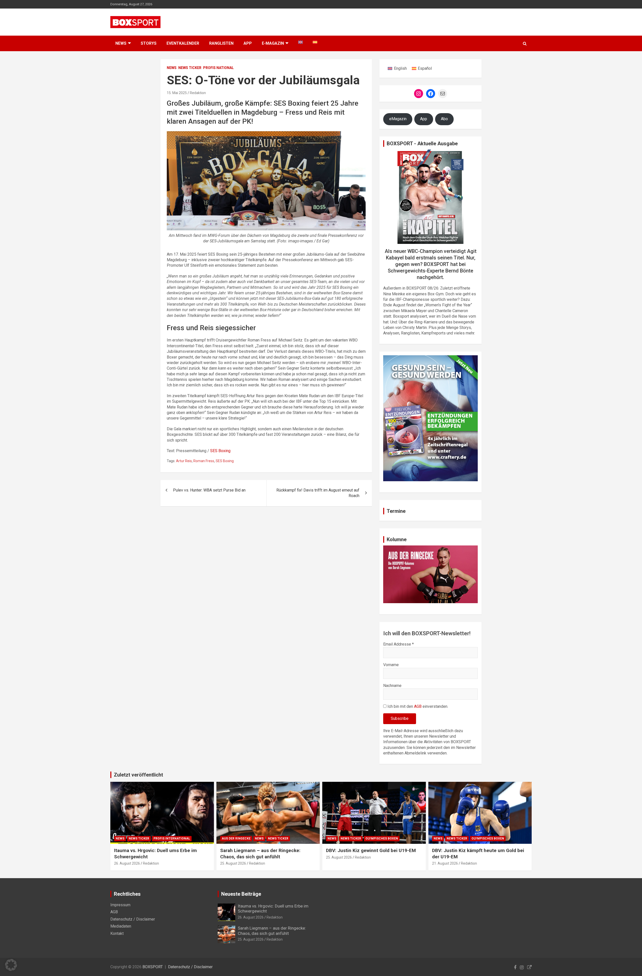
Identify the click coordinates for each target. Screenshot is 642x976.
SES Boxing (220, 450)
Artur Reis (184, 461)
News (172, 68)
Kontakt (117, 933)
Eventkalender (183, 43)
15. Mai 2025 (177, 93)
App (248, 43)
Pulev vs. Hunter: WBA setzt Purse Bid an (209, 490)
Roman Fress (203, 461)
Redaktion (198, 93)
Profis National (218, 68)
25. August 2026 (233, 863)
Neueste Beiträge (241, 894)
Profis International (171, 838)
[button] (11, 965)
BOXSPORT (152, 966)
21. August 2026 (445, 863)
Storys (148, 43)
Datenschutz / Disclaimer (132, 919)
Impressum (120, 904)
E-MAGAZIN (273, 43)
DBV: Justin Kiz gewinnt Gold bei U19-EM (371, 850)
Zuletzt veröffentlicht (138, 775)
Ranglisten (221, 43)
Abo (444, 118)
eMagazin (398, 118)
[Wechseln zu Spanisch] (315, 42)
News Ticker (189, 68)
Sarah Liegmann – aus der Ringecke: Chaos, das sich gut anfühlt (260, 854)
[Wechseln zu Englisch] (300, 42)
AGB (418, 706)
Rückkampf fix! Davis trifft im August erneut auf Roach (317, 493)
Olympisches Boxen (381, 838)
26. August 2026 (127, 863)
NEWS (120, 43)
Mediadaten (120, 926)
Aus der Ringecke (236, 838)
